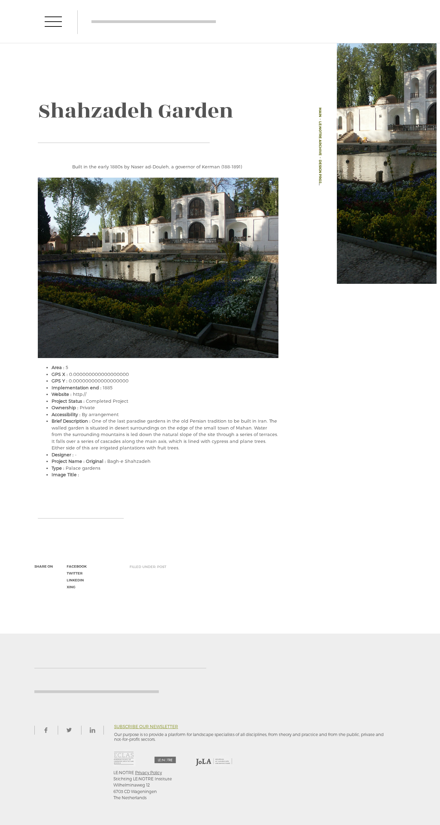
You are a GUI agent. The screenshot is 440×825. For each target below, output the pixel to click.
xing (71, 587)
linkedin (75, 580)
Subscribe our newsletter (146, 726)
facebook (77, 566)
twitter (74, 573)
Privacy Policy (148, 772)
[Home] (153, 21)
